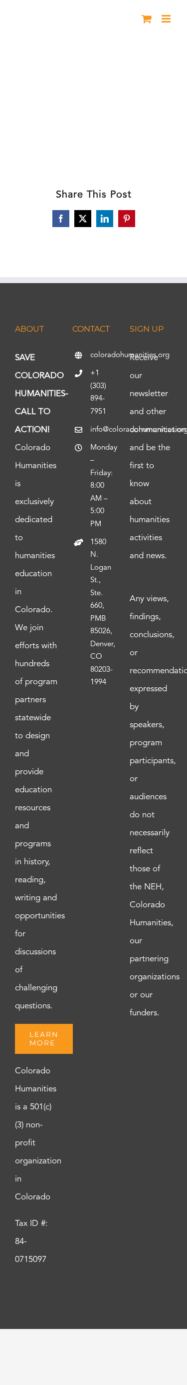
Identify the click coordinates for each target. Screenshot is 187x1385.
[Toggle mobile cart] (147, 19)
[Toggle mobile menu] (167, 19)
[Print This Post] (94, 1346)
